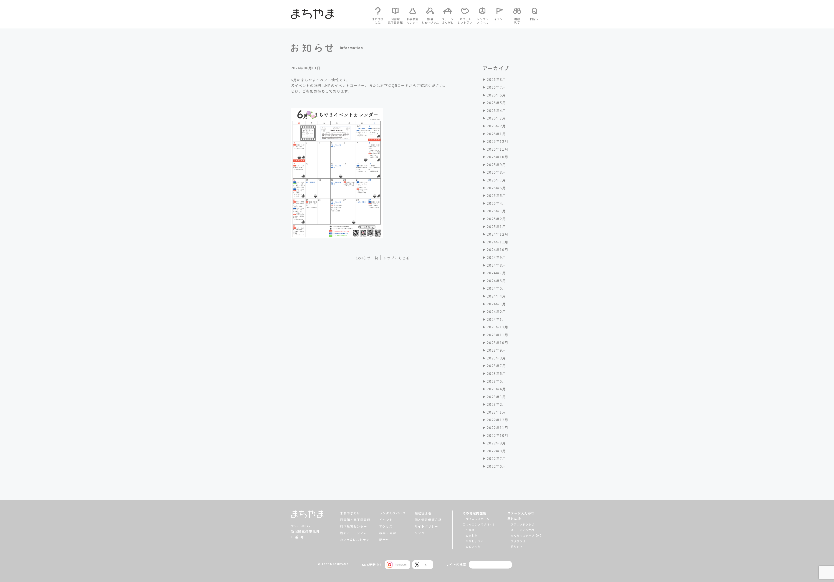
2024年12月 (497, 234)
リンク (420, 533)
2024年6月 (496, 280)
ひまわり (472, 535)
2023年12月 (497, 326)
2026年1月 (496, 133)
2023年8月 (496, 358)
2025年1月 (496, 226)
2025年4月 (496, 203)
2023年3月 (496, 396)
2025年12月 (497, 141)
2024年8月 (496, 265)
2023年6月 (496, 373)
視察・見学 (387, 533)
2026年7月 (496, 87)
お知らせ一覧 (367, 257)
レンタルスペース (392, 513)
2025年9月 (496, 164)
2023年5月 (496, 381)
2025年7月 (496, 180)
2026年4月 (496, 110)
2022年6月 (496, 466)
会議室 (470, 530)
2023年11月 (497, 334)
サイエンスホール (478, 518)
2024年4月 (496, 296)
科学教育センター (353, 526)
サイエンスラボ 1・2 (480, 524)
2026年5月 (496, 102)
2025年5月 (496, 195)
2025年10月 (497, 156)
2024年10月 (497, 249)
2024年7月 (496, 272)
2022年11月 (497, 427)
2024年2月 (496, 311)
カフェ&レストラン (354, 539)
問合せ (384, 539)
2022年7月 (496, 458)
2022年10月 (497, 435)
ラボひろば (518, 541)
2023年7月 (496, 365)
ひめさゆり (473, 546)
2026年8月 (496, 79)
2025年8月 (496, 172)
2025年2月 (496, 218)
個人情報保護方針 (428, 519)
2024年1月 (496, 319)
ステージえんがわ (520, 513)
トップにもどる (396, 257)
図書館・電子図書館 (355, 519)
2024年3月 (496, 303)
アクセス (385, 526)
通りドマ (516, 546)
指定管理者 (423, 513)
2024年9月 (496, 257)
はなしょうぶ (475, 541)
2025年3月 (496, 210)
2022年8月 (496, 450)
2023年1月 (496, 412)
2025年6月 (496, 187)
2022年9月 (496, 443)
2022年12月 (497, 419)
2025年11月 (497, 149)
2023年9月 (496, 350)
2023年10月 (497, 342)
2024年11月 (497, 241)
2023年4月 (496, 388)
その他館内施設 (474, 513)
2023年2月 (496, 404)
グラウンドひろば (522, 524)
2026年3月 (496, 118)
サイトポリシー (426, 526)
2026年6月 (496, 95)
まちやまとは (350, 513)
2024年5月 (496, 288)
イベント (386, 519)
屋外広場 (514, 518)
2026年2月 (496, 125)
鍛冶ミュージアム (353, 533)
